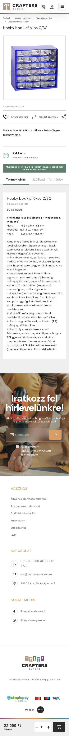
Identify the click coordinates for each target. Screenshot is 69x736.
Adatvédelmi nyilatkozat (25, 506)
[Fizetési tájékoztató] (34, 699)
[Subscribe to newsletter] (55, 435)
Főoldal (6, 18)
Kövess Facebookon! (33, 611)
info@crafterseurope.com (36, 574)
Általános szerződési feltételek (29, 499)
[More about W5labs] (40, 709)
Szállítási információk (47, 179)
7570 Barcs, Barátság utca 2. (38, 583)
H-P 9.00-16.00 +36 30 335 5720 (37, 563)
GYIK (13, 535)
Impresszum (18, 520)
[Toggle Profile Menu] (52, 7)
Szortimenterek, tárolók (18, 22)
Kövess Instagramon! (33, 620)
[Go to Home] (18, 6)
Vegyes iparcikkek (23, 18)
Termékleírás (16, 179)
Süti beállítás (18, 527)
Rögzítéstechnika (44, 18)
